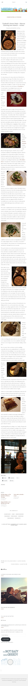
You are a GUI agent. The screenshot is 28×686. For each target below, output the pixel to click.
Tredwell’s (20, 86)
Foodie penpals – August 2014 (18, 564)
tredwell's (17, 518)
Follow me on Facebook (8, 607)
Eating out (14, 17)
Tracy (19, 28)
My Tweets (3, 620)
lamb (13, 514)
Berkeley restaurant (24, 143)
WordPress (14, 681)
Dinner (9, 17)
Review (19, 17)
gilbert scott (7, 514)
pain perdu (7, 516)
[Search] (26, 2)
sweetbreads (10, 518)
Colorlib (19, 680)
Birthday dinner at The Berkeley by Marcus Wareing (6, 496)
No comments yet (14, 510)
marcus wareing (19, 514)
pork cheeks (14, 516)
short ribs (20, 516)
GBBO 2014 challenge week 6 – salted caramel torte (13, 561)
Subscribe (6, 639)
